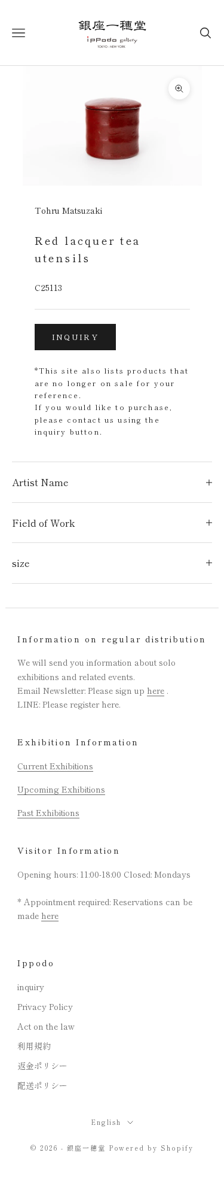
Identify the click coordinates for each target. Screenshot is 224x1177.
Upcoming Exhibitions (61, 789)
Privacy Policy (45, 1006)
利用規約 (34, 1046)
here (155, 690)
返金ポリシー (42, 1066)
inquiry (75, 336)
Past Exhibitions (48, 812)
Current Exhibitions (55, 766)
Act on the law (46, 1026)
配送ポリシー (42, 1085)
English (106, 1122)
